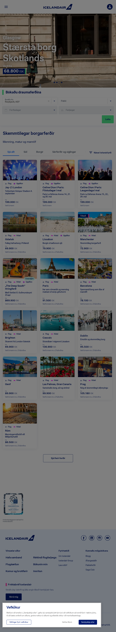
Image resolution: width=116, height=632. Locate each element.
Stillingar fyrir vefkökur (18, 622)
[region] (51, 615)
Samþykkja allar (87, 622)
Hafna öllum (67, 622)
